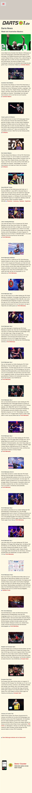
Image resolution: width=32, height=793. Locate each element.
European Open (25, 659)
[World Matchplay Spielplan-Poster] (16, 566)
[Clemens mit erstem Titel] (16, 705)
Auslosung (16, 201)
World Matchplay (6, 237)
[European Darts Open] (16, 638)
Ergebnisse (27, 201)
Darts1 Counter (20, 764)
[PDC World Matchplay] (16, 213)
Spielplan (21, 201)
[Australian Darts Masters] (16, 42)
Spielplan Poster (6, 590)
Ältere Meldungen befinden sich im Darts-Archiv (14, 737)
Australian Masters (25, 64)
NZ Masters (5, 132)
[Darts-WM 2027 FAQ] (16, 178)
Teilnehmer (9, 201)
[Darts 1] (16, 25)
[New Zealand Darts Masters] (16, 108)
